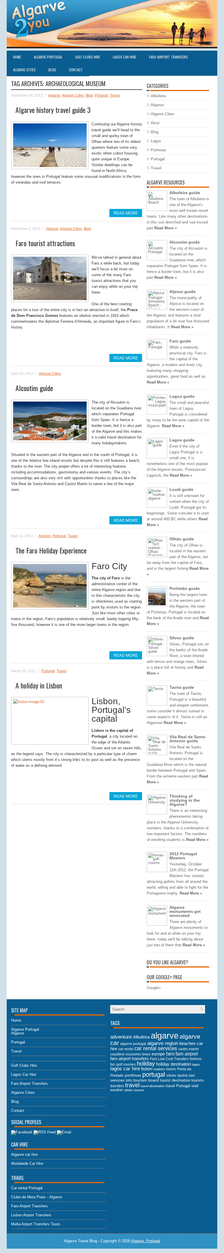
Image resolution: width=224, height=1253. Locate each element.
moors (171, 1069)
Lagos (156, 141)
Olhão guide (181, 539)
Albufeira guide (184, 192)
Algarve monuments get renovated (185, 911)
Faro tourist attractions (45, 243)
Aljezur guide (182, 291)
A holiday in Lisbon (38, 685)
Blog (52, 69)
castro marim (188, 1049)
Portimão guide (184, 588)
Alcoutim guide (34, 388)
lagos (196, 1064)
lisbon (146, 1068)
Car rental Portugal (27, 1188)
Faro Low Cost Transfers (169, 1059)
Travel (115, 95)
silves (171, 1075)
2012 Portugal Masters (183, 855)
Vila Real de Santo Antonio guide (187, 738)
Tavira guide (181, 687)
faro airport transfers (129, 1058)
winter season (134, 1090)
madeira (159, 1069)
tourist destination (175, 1080)
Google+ (154, 988)
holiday (146, 1063)
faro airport (187, 1053)
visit (194, 1086)
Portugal (101, 95)
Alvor (155, 123)
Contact (76, 69)
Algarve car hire (24, 1154)
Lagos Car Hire (124, 56)
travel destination (152, 1086)
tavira (182, 1075)
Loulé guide (181, 489)
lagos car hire (125, 1068)
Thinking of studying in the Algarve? (184, 800)
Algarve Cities (24, 69)
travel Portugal (178, 1086)
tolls (129, 1080)
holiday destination (173, 1064)
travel (132, 1085)
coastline (117, 1054)
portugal (153, 1074)
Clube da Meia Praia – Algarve (36, 1197)
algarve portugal (133, 1044)
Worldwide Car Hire (27, 1163)
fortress (196, 1059)
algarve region (162, 1043)
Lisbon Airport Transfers (31, 1215)
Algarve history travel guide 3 (53, 109)
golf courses (126, 1064)
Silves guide (181, 638)
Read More (125, 213)
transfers (117, 1086)
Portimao (158, 150)
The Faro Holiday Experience (51, 550)
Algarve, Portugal (145, 1241)
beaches (187, 1043)
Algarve (54, 95)
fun (112, 1064)
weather (116, 1090)
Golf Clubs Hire (87, 56)
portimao (133, 1075)
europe (158, 1054)
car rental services (155, 1048)
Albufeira (158, 96)
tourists (197, 1080)
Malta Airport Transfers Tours (35, 1224)
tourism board (146, 1080)
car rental (125, 1049)
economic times (138, 1054)
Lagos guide (182, 440)
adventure (121, 1037)
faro (170, 1054)
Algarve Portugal (48, 56)
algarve (164, 1035)
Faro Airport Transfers (168, 56)
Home (17, 56)
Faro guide (180, 341)
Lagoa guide (182, 396)
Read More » (165, 228)
